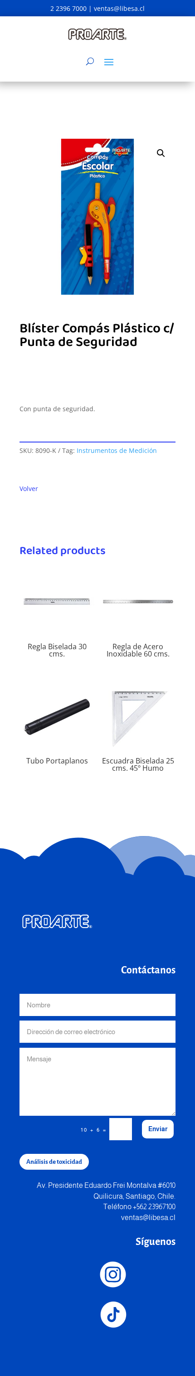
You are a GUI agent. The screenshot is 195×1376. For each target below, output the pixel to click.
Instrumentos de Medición (117, 450)
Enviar (157, 1129)
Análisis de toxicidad (54, 1161)
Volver (29, 488)
